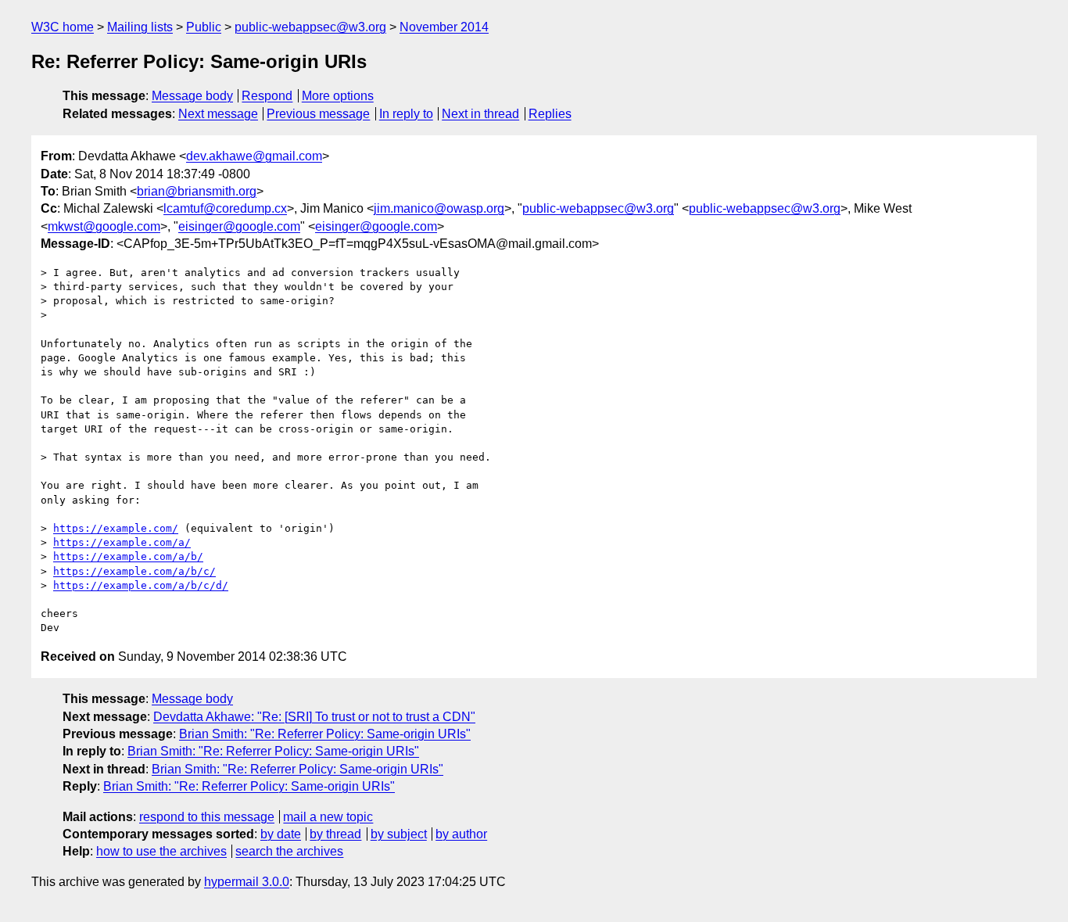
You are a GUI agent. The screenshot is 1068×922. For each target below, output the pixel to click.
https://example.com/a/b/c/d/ (140, 585)
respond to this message (206, 816)
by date (280, 834)
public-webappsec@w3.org (310, 27)
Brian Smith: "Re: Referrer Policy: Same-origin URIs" (325, 734)
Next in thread (480, 113)
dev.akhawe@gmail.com (254, 156)
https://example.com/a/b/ (128, 556)
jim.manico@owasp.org (439, 208)
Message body (192, 95)
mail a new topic (328, 816)
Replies (550, 113)
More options (338, 95)
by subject (399, 834)
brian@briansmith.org (196, 191)
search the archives (289, 851)
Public (203, 27)
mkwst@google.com (104, 226)
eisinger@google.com (239, 226)
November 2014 (444, 27)
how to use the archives (161, 851)
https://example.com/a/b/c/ (134, 571)
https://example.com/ (115, 528)
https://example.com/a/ (122, 542)
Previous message (318, 113)
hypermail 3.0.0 (246, 881)
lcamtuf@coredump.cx (225, 208)
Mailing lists (140, 27)
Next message (218, 113)
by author (461, 834)
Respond (267, 95)
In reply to (406, 113)
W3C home (62, 27)
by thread (335, 834)
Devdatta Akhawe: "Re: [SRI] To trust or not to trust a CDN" (314, 716)
